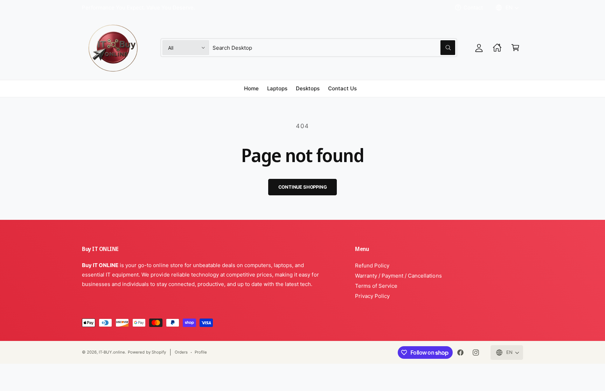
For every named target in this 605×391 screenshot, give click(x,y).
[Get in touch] (497, 48)
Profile (201, 352)
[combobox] (334, 48)
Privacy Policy (372, 296)
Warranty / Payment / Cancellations (398, 275)
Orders (181, 352)
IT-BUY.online (112, 352)
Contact (473, 7)
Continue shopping (302, 187)
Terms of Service (376, 285)
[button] (515, 48)
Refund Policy (372, 265)
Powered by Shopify (147, 352)
